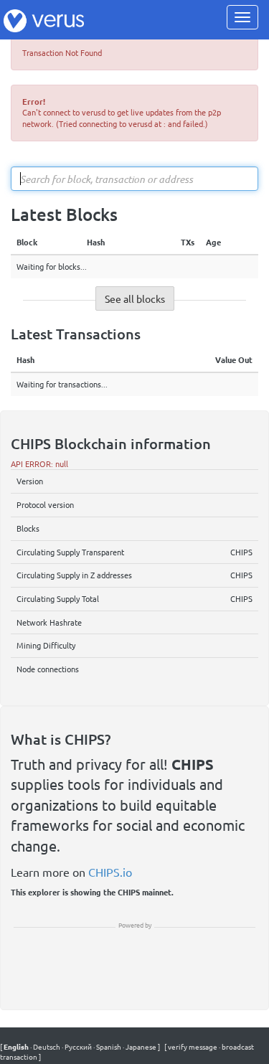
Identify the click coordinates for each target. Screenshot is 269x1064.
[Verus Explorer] (44, 19)
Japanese (140, 1046)
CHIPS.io (110, 872)
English (17, 1046)
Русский (77, 1046)
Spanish (108, 1046)
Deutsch (46, 1046)
